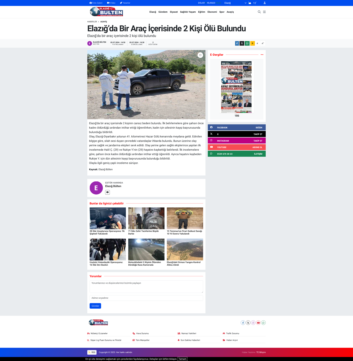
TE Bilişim (261, 352)
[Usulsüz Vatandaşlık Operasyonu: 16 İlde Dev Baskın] (108, 249)
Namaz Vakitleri (188, 333)
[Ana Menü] (264, 12)
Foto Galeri (97, 3)
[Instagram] (253, 322)
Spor (221, 11)
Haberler (92, 22)
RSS (93, 352)
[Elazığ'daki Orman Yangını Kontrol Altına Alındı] (185, 249)
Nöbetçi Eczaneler (99, 333)
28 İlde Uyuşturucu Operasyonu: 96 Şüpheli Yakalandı (107, 232)
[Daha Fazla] (252, 43)
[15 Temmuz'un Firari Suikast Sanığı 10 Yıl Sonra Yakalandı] (185, 218)
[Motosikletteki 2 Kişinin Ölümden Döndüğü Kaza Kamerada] (146, 249)
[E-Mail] (107, 192)
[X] (248, 322)
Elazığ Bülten (113, 186)
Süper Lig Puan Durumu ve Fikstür (105, 340)
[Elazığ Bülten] (107, 11)
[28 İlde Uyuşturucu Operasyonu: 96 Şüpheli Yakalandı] (108, 218)
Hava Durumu (142, 333)
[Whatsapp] (263, 322)
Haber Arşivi (232, 340)
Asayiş (230, 11)
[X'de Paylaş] (242, 43)
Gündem (163, 11)
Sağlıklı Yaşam (188, 11)
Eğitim (201, 11)
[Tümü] (262, 54)
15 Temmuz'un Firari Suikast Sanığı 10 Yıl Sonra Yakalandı (184, 232)
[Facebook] (243, 322)
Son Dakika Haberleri (190, 340)
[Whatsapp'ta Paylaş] (247, 43)
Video (112, 3)
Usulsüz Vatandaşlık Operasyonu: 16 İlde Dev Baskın (106, 263)
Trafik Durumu (232, 333)
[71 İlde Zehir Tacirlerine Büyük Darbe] (146, 218)
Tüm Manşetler (142, 340)
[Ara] (259, 12)
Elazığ (152, 11)
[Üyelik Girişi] (263, 3)
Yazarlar (126, 3)
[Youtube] (258, 322)
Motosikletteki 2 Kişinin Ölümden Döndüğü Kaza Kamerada (144, 263)
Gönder (95, 305)
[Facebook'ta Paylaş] (237, 43)
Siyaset (174, 11)
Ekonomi (212, 11)
